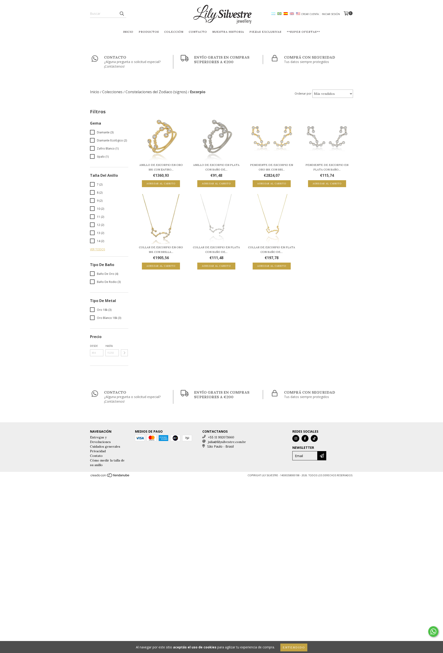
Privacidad (98, 451)
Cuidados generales (105, 446)
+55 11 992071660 (221, 437)
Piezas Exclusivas (265, 31)
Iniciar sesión (331, 14)
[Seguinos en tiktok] (314, 438)
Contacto (198, 31)
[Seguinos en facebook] (305, 438)
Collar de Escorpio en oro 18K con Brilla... (161, 250)
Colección (173, 31)
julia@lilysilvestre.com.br (227, 442)
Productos (149, 31)
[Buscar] (121, 13)
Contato (96, 456)
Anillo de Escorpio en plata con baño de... (216, 167)
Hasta (109, 345)
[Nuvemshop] (110, 476)
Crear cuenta (310, 14)
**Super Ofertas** (303, 31)
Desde (94, 345)
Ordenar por (303, 94)
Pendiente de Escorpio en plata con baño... (326, 167)
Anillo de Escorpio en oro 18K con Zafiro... (161, 167)
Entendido (294, 647)
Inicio (128, 31)
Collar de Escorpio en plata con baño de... (216, 250)
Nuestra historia (228, 31)
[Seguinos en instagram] (295, 438)
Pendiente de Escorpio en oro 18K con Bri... (271, 167)
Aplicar (124, 352)
